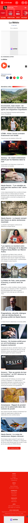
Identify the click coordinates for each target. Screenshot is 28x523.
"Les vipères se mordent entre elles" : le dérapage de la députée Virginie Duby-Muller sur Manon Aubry (14, 249)
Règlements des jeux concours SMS (14, 513)
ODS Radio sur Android (14, 507)
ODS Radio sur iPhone (14, 505)
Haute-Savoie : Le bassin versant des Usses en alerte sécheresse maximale (14, 220)
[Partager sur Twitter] (10, 78)
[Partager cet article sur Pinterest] (14, 78)
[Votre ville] (16, 2)
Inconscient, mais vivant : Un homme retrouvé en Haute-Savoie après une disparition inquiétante (14, 107)
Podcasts (14, 500)
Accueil (3, 17)
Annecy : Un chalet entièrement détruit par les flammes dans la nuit (13, 159)
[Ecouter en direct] (26, 2)
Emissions (14, 494)
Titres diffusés (14, 478)
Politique (24, 17)
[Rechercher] (22, 2)
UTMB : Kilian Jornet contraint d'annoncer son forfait (13, 134)
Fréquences (14, 480)
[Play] (1, 12)
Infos (18, 17)
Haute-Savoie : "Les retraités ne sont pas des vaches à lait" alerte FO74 (14, 187)
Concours (14, 495)
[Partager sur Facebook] (7, 78)
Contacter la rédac (14, 488)
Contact (14, 475)
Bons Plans (11, 17)
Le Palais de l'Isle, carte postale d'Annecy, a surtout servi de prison (13, 282)
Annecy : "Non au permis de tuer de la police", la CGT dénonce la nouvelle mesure (13, 374)
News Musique (14, 486)
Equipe (14, 477)
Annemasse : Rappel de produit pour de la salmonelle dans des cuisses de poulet (13, 407)
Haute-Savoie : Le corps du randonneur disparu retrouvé (12, 435)
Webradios (14, 501)
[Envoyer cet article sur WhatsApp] (17, 78)
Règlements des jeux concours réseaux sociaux (14, 511)
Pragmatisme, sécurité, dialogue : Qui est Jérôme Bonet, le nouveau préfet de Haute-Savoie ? (13, 316)
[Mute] (25, 8)
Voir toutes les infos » (14, 448)
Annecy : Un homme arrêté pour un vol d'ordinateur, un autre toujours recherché (13, 343)
